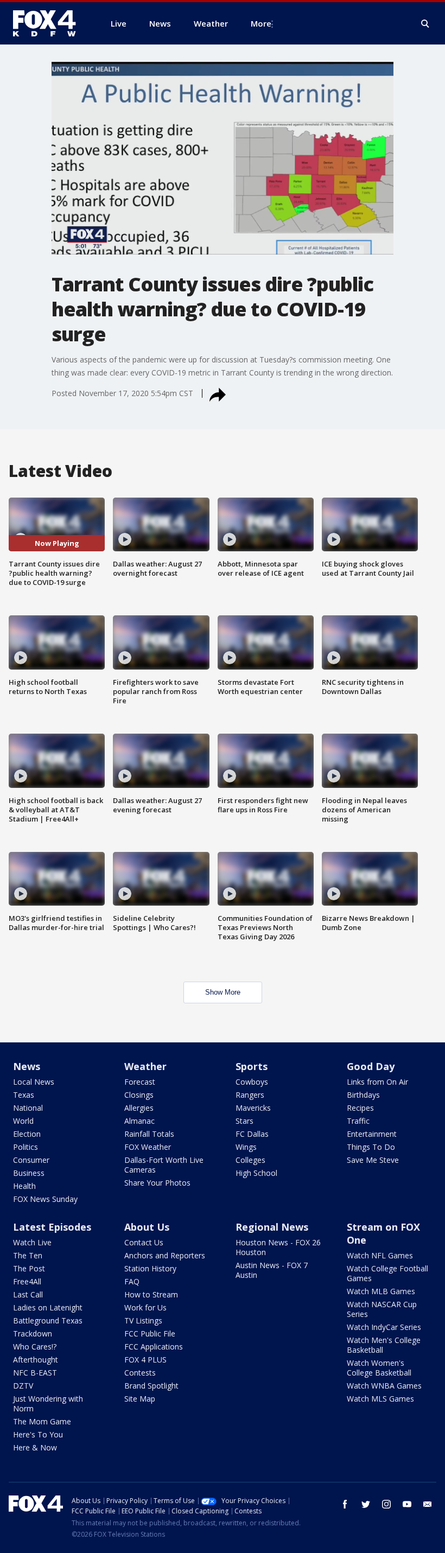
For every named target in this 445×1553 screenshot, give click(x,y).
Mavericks (253, 1108)
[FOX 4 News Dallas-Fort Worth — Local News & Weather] (49, 23)
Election (27, 1134)
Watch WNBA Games (384, 1385)
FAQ (131, 1281)
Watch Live (32, 1242)
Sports (252, 1066)
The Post (29, 1268)
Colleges (250, 1160)
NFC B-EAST (35, 1372)
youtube (407, 1504)
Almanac (139, 1121)
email (427, 1504)
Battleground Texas (47, 1320)
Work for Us (145, 1307)
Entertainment (372, 1134)
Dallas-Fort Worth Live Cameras (164, 1165)
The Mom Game (42, 1421)
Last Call (28, 1294)
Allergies (139, 1108)
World (23, 1121)
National (28, 1108)
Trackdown (32, 1333)
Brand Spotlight (151, 1385)
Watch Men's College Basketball (384, 1345)
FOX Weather (147, 1147)
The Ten (27, 1255)
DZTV (23, 1385)
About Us (146, 1226)
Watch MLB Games (381, 1291)
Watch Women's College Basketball (379, 1368)
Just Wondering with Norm (48, 1403)
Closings (139, 1095)
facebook (345, 1504)
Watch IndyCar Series (384, 1327)
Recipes (360, 1108)
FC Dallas (252, 1134)
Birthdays (363, 1095)
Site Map (139, 1398)
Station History (150, 1268)
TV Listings (143, 1320)
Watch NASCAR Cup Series (382, 1309)
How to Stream (151, 1294)
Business (28, 1173)
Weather (145, 1066)
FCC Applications (153, 1346)
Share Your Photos (157, 1183)
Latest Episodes (52, 1226)
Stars (244, 1121)
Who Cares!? (34, 1346)
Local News (33, 1082)
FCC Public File (149, 1333)
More (261, 23)
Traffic (358, 1121)
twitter (365, 1504)
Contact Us (143, 1242)
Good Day (371, 1066)
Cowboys (252, 1082)
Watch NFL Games (380, 1255)
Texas (23, 1095)
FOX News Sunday (45, 1199)
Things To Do (371, 1147)
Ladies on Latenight (47, 1307)
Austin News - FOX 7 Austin (272, 1270)
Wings (246, 1147)
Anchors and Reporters (164, 1255)
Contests (140, 1372)
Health (24, 1186)
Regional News (272, 1226)
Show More (222, 992)
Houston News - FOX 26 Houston (278, 1247)
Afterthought (35, 1359)
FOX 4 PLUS (145, 1359)
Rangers (250, 1095)
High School (256, 1173)
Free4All (27, 1281)
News (26, 1066)
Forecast (139, 1082)
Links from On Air (377, 1082)
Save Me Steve (373, 1160)
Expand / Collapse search (425, 24)
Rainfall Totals (149, 1134)
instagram (386, 1504)
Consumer (31, 1160)
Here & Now (35, 1447)
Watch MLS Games (380, 1398)
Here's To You (38, 1434)
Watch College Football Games (387, 1273)
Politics (25, 1147)
